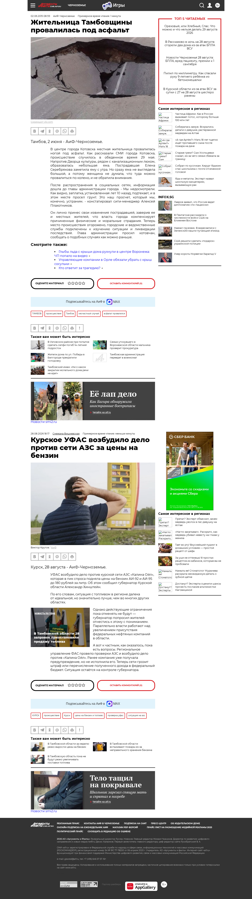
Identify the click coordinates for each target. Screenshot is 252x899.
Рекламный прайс (68, 823)
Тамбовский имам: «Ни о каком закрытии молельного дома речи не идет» (68, 370)
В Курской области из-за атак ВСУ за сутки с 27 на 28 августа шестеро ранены (189, 92)
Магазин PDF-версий (125, 827)
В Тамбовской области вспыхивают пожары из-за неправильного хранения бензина (131, 746)
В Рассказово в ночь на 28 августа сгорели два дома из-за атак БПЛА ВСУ (190, 45)
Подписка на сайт (135, 823)
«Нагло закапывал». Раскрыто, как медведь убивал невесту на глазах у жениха (197, 535)
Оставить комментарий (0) (126, 283)
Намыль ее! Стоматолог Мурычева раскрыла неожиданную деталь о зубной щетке (196, 573)
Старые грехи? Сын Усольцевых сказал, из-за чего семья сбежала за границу (197, 155)
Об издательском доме (185, 823)
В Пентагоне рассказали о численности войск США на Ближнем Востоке (191, 218)
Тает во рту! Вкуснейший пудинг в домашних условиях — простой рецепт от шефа (196, 548)
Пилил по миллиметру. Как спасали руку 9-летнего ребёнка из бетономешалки (190, 77)
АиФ (54, 547)
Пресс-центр (158, 823)
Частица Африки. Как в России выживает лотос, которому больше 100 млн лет (197, 117)
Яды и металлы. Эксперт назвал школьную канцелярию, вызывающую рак (194, 181)
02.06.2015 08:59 (40, 16)
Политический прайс (70, 831)
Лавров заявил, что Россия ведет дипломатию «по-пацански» (194, 203)
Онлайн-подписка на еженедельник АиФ (82, 827)
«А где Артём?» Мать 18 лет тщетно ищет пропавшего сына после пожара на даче (196, 143)
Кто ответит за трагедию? (79, 268)
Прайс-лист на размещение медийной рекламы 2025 (179, 827)
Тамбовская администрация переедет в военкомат (127, 356)
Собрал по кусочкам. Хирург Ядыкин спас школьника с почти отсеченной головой (198, 168)
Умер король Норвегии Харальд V (195, 254)
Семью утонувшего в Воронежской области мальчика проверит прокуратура (130, 345)
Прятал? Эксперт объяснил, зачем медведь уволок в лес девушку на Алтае (196, 522)
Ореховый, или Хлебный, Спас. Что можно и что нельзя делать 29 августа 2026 (189, 30)
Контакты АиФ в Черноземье (102, 823)
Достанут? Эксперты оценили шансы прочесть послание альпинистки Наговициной (198, 586)
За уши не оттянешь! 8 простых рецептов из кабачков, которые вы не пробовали (198, 560)
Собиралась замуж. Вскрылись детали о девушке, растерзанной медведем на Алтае (195, 130)
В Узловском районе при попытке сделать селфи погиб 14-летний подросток (68, 345)
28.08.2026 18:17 (40, 433)
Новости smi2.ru (44, 422)
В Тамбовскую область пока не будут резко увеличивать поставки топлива (67, 759)
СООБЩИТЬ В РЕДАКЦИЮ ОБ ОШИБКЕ (109, 831)
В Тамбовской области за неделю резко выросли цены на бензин (68, 745)
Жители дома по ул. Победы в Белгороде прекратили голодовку (66, 357)
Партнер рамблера (111, 884)
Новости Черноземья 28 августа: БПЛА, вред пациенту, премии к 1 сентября (189, 61)
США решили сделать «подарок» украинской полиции (194, 242)
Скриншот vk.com (42, 121)
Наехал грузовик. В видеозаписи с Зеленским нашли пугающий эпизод (196, 229)
